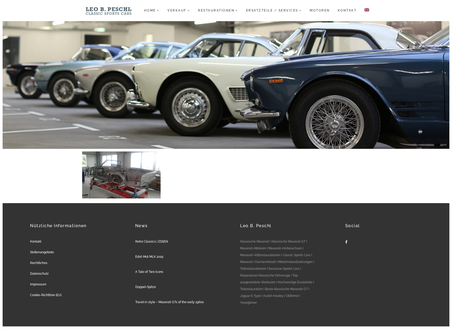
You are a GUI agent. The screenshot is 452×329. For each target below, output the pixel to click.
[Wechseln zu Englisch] (365, 10)
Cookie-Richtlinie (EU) (45, 295)
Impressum (38, 284)
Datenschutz (39, 273)
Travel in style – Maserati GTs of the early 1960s (169, 302)
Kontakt (35, 241)
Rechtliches (38, 263)
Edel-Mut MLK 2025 (149, 256)
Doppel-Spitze (145, 287)
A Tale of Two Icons (149, 272)
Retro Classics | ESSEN (151, 241)
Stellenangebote (42, 252)
